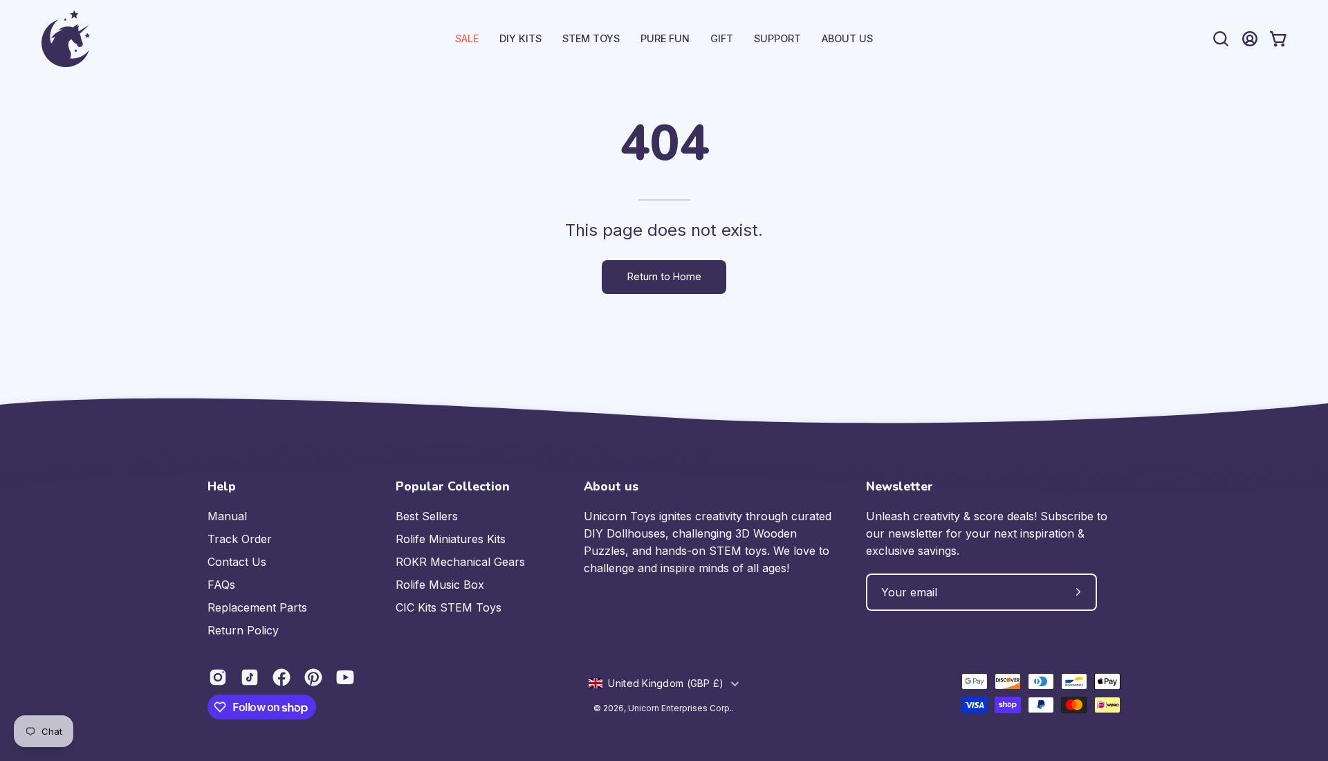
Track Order (240, 539)
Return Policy (243, 630)
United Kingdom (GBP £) (665, 683)
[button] (777, 38)
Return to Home (664, 276)
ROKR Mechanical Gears (460, 562)
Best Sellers (427, 516)
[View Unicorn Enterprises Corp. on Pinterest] (313, 677)
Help (222, 486)
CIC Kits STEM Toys (448, 607)
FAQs (221, 585)
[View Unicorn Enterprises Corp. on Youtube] (345, 677)
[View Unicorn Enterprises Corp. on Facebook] (281, 677)
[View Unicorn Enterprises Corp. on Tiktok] (249, 677)
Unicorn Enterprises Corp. (680, 708)
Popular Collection (453, 486)
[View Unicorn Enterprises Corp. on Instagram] (218, 677)
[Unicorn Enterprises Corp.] (66, 38)
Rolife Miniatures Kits (451, 539)
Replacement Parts (257, 607)
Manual (227, 516)
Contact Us (237, 562)
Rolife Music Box (440, 585)
